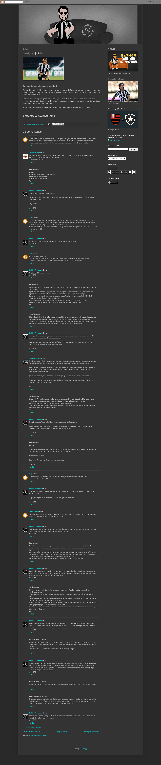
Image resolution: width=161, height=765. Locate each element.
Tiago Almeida (34, 512)
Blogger (85, 749)
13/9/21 (31, 146)
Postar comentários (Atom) (38, 735)
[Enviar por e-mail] (53, 124)
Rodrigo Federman (35, 190)
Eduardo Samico (35, 358)
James (31, 253)
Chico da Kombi (34, 153)
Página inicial (62, 732)
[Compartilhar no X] (58, 124)
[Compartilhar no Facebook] (60, 124)
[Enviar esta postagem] (49, 124)
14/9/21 (31, 519)
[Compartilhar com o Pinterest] (63, 124)
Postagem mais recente (32, 732)
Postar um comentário (33, 727)
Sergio (31, 218)
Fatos (31, 136)
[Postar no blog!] (55, 124)
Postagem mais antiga (91, 732)
